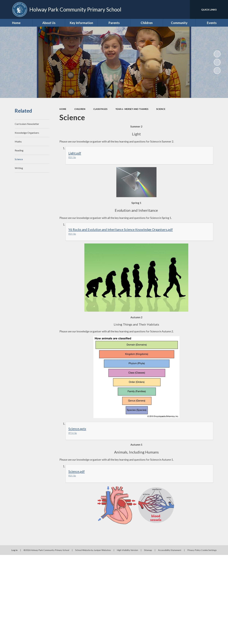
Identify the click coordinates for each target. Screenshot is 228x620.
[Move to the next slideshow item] (217, 70)
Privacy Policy (194, 550)
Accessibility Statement (169, 550)
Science (160, 109)
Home (62, 109)
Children (79, 109)
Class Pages (100, 109)
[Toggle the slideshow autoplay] (217, 53)
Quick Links (209, 9)
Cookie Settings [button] (209, 550)
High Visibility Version (127, 550)
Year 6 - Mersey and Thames (131, 109)
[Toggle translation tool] (173, 9)
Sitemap (148, 550)
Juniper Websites (102, 550)
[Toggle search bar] (184, 9)
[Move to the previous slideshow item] (217, 62)
